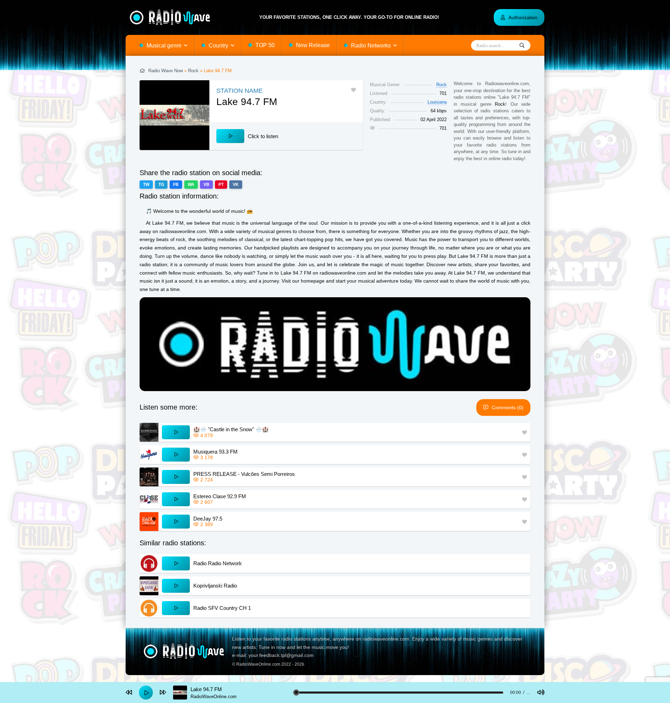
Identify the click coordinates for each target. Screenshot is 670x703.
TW (146, 184)
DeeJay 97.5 (207, 519)
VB (206, 184)
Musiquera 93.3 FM (215, 452)
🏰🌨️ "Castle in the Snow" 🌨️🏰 (231, 429)
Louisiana (437, 102)
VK (236, 184)
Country (218, 45)
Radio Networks (371, 45)
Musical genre (164, 45)
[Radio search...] (522, 45)
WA (191, 184)
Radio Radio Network (217, 563)
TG (161, 184)
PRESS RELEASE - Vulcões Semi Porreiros (244, 474)
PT (221, 184)
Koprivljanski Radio (215, 586)
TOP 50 (265, 45)
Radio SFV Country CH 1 (222, 608)
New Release (313, 45)
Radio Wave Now (165, 70)
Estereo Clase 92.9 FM (219, 496)
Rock (193, 70)
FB (176, 184)
